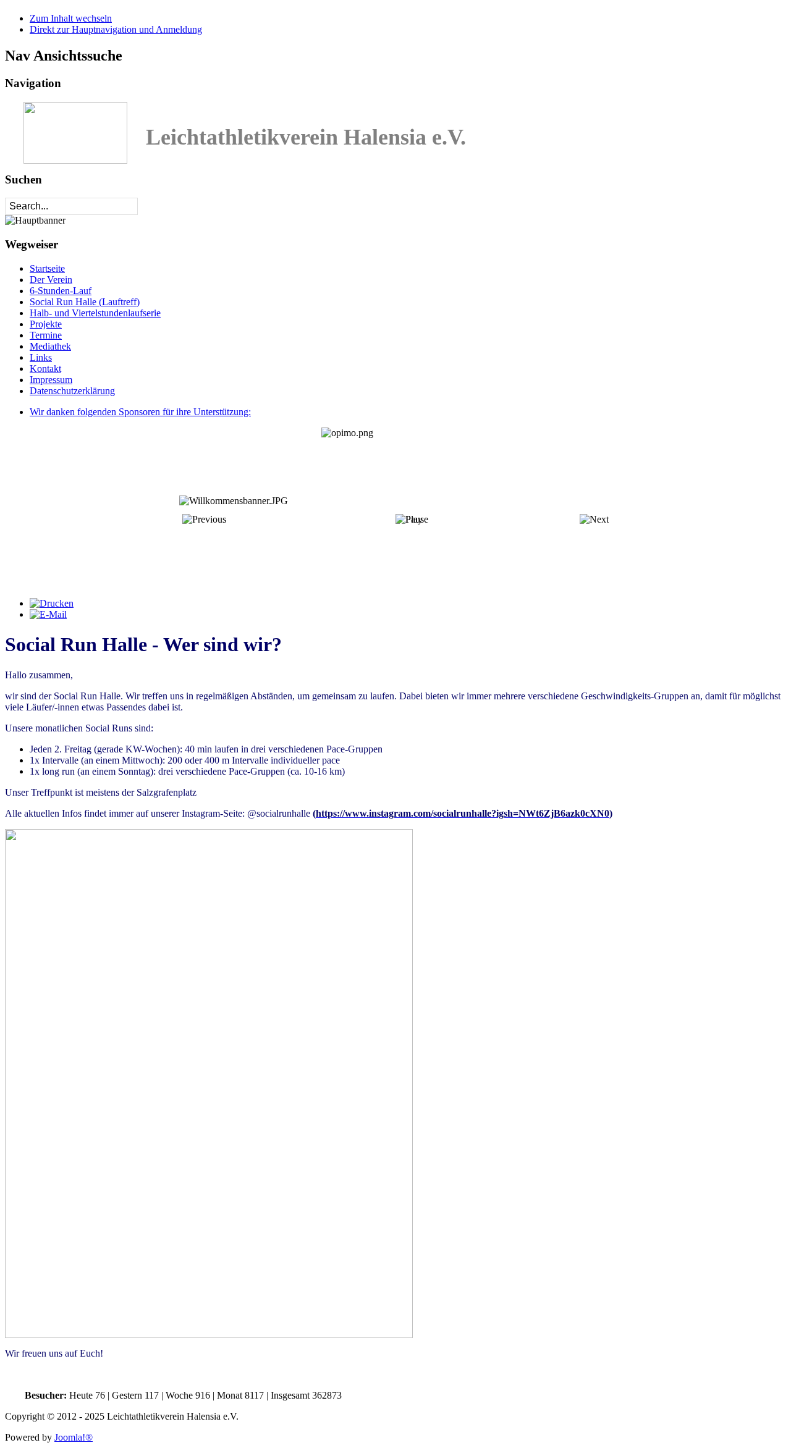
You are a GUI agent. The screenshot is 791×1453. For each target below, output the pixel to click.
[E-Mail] (48, 614)
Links (41, 357)
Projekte (46, 324)
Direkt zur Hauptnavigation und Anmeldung (116, 29)
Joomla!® (73, 1437)
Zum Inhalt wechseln (71, 18)
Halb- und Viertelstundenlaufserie (95, 313)
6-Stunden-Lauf (60, 290)
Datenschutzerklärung (72, 390)
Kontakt (45, 368)
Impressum (51, 379)
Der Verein (51, 279)
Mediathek (50, 346)
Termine (46, 335)
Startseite (47, 268)
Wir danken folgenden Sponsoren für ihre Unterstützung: (140, 411)
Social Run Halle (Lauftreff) (85, 302)
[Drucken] (52, 603)
